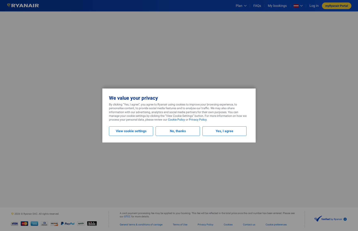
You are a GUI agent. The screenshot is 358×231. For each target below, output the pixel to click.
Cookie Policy (176, 119)
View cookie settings (131, 131)
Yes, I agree (224, 131)
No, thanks (178, 131)
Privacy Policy (198, 119)
